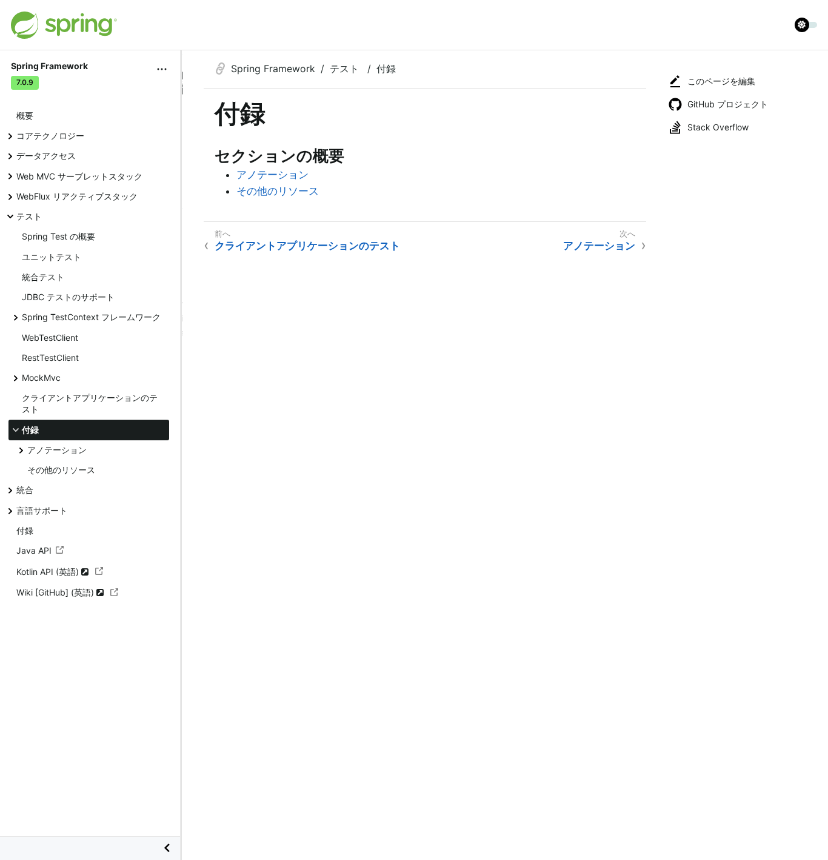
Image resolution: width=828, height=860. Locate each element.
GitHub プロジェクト (727, 104)
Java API (34, 550)
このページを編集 (721, 81)
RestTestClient (50, 357)
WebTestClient (50, 337)
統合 (24, 490)
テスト (29, 216)
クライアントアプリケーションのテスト (90, 403)
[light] (806, 25)
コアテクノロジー (50, 135)
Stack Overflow (718, 127)
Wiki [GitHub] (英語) (56, 592)
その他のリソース (61, 470)
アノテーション (57, 450)
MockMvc (41, 377)
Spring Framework (273, 68)
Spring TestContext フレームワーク (91, 317)
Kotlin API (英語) (48, 571)
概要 (24, 115)
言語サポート (41, 510)
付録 (30, 430)
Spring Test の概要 (58, 236)
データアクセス (46, 155)
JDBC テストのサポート (68, 297)
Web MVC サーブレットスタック (79, 176)
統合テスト (43, 277)
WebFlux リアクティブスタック (77, 196)
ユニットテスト (51, 257)
